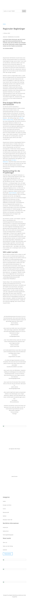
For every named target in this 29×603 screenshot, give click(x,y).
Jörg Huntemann (13, 192)
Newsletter (7, 554)
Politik (4, 24)
